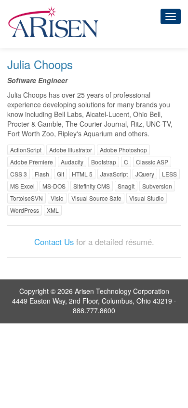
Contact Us (54, 242)
